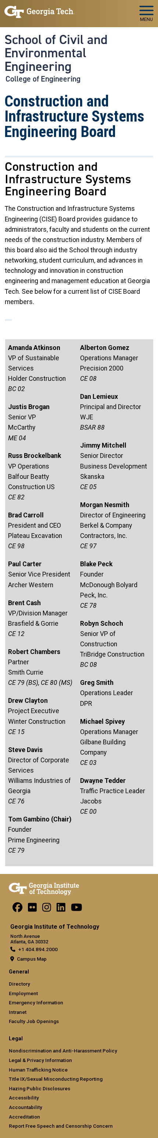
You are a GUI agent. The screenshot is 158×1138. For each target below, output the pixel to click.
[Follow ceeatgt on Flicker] (32, 909)
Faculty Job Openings (34, 1021)
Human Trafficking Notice (38, 1070)
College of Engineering (43, 79)
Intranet (17, 1012)
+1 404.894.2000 (38, 949)
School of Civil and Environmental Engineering (56, 53)
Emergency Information (36, 1002)
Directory (19, 984)
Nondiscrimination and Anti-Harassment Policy (63, 1051)
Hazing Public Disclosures (39, 1088)
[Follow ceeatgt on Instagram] (46, 909)
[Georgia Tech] (44, 887)
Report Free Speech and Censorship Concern (61, 1126)
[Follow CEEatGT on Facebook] (17, 909)
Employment (23, 993)
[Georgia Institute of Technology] (39, 10)
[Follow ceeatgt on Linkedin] (61, 909)
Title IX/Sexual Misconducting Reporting (56, 1079)
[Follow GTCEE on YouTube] (76, 909)
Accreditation (24, 1117)
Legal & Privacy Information (40, 1060)
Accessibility (24, 1098)
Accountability (25, 1107)
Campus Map (32, 959)
